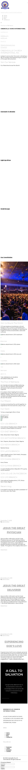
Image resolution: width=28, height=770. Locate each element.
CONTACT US (4, 32)
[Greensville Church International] (5, 9)
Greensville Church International (11, 12)
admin (4, 522)
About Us (3, 41)
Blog (7, 522)
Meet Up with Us (4, 36)
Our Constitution (6, 257)
